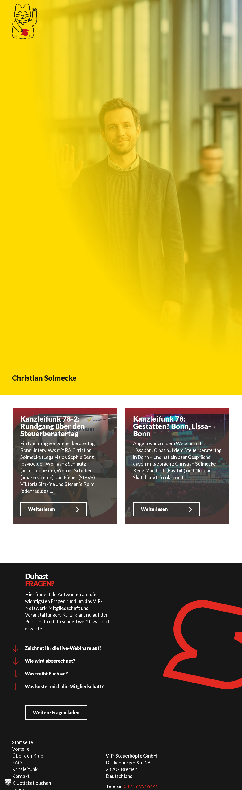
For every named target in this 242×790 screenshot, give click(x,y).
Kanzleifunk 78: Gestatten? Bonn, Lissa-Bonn (172, 426)
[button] (8, 782)
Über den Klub (27, 756)
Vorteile (21, 749)
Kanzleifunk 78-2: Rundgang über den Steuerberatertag (52, 426)
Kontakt (21, 776)
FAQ (17, 762)
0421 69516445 (141, 786)
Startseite (22, 742)
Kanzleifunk (25, 769)
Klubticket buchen (31, 783)
